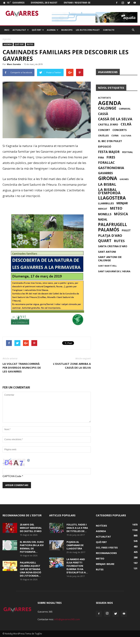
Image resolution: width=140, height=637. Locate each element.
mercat (102, 208)
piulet (126, 230)
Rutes (30, 44)
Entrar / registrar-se (77, 2)
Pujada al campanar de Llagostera (75, 545)
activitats (104, 97)
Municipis (67, 29)
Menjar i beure (105, 564)
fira (101, 157)
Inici (6, 29)
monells (104, 214)
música (121, 214)
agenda (109, 103)
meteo (116, 208)
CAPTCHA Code (12, 476)
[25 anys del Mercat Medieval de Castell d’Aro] (10, 528)
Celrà (126, 124)
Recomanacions (106, 553)
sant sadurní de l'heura (114, 271)
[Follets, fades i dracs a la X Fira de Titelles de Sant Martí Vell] (56, 528)
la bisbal (107, 184)
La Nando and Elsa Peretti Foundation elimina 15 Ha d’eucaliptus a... (77, 566)
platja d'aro (110, 235)
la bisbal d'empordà (109, 191)
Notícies (101, 525)
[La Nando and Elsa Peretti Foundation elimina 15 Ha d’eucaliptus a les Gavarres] (56, 563)
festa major (109, 152)
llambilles (106, 203)
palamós (108, 229)
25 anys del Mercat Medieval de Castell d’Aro (31, 528)
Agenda (51, 29)
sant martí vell (107, 265)
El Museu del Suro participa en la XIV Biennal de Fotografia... (32, 546)
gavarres (105, 173)
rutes (119, 240)
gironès (124, 179)
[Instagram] (122, 2)
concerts (119, 129)
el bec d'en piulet (110, 141)
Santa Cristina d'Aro (112, 246)
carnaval (125, 108)
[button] (133, 30)
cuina (114, 135)
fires (110, 157)
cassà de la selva (115, 119)
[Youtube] (134, 2)
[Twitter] (128, 2)
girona (107, 178)
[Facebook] (116, 2)
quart (104, 240)
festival (127, 152)
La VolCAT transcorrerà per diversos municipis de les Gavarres (22, 367)
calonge (107, 108)
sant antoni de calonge (110, 258)
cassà (103, 114)
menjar (122, 203)
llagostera (112, 198)
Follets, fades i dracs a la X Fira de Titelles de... (77, 528)
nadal (102, 219)
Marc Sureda (14, 64)
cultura (126, 135)
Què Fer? (36, 29)
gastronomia (111, 167)
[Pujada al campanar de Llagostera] (56, 545)
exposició (104, 146)
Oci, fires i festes (107, 547)
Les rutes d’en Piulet (88, 29)
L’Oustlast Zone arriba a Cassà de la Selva (72, 365)
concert (104, 130)
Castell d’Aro (108, 124)
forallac (106, 162)
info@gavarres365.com (67, 619)
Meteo (100, 558)
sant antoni (107, 251)
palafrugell (112, 224)
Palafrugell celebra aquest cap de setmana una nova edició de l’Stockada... (30, 569)
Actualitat (19, 29)
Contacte (108, 29)
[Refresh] (29, 460)
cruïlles (103, 135)
